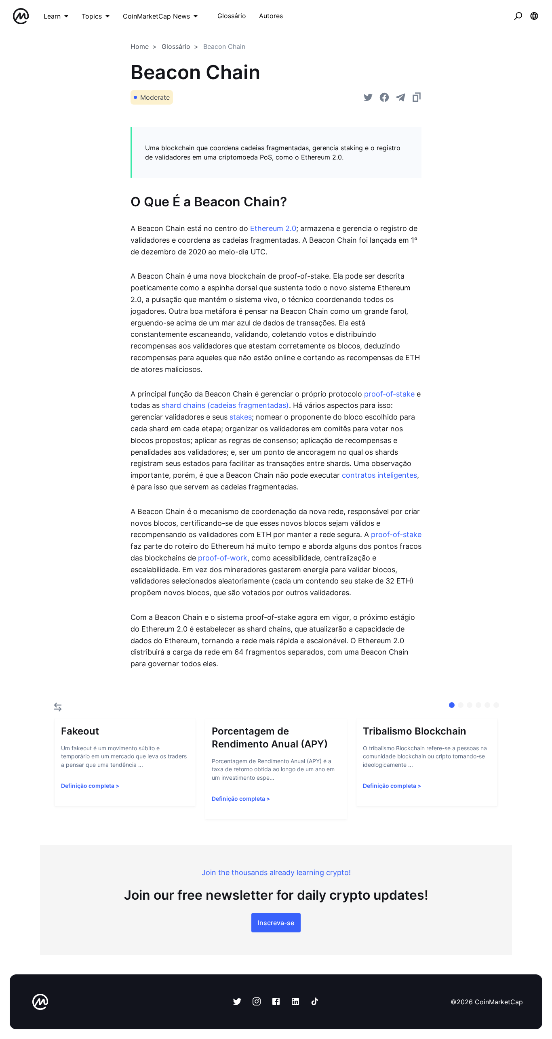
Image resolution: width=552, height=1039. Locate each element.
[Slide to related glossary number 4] (487, 705)
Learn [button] (52, 16)
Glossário (176, 46)
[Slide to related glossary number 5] (496, 705)
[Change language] (534, 16)
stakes (241, 417)
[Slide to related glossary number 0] (452, 705)
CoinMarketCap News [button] (156, 16)
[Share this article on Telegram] (400, 97)
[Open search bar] (518, 16)
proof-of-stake (389, 394)
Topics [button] (92, 16)
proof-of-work (222, 558)
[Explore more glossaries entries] (58, 707)
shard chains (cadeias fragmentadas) (225, 405)
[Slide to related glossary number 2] (469, 705)
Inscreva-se (276, 923)
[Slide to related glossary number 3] (478, 705)
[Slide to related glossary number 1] (461, 705)
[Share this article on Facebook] (384, 97)
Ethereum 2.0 (273, 228)
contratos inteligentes (379, 475)
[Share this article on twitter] (368, 97)
